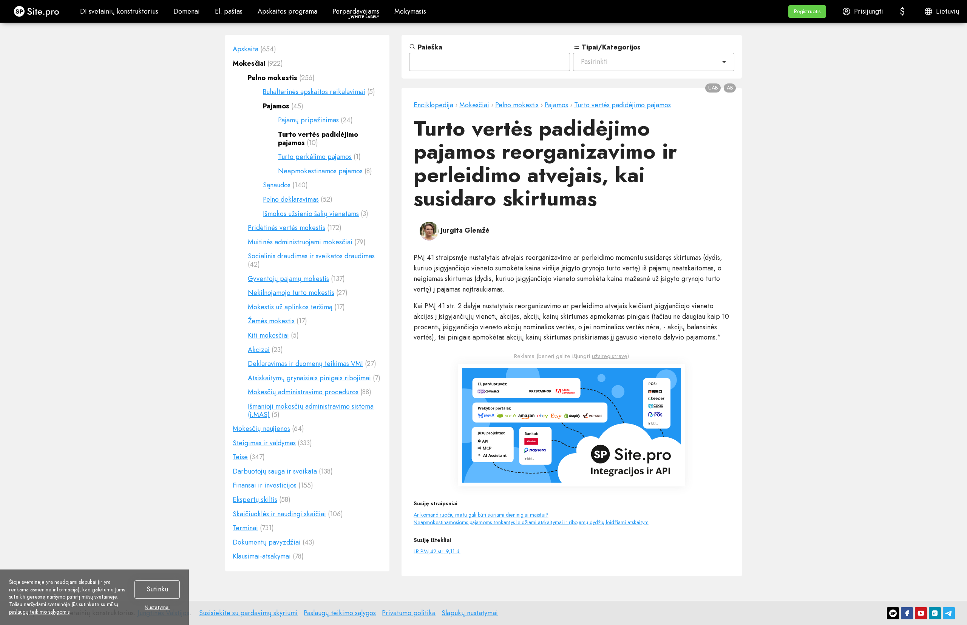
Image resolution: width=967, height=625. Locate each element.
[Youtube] (921, 613)
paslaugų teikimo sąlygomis (39, 612)
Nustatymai (157, 607)
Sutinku (157, 589)
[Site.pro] (893, 613)
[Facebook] (907, 613)
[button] (807, 11)
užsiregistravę (609, 356)
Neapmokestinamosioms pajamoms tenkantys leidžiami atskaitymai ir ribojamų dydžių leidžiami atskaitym (531, 522)
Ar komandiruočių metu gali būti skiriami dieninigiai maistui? (481, 515)
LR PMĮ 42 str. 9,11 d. (437, 551)
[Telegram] (949, 613)
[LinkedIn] (935, 613)
